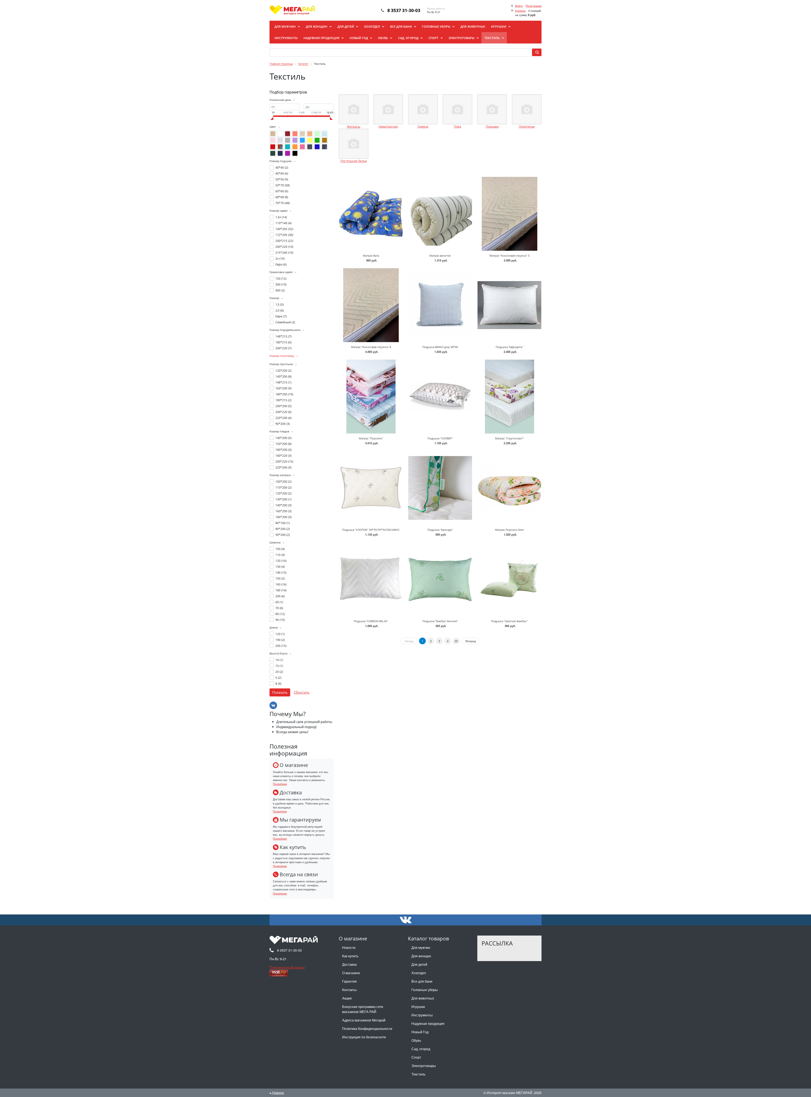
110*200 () (283, 487)
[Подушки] (492, 109)
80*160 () (282, 523)
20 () (279, 672)
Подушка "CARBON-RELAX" (371, 621)
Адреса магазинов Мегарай (363, 1020)
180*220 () (283, 456)
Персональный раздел (287, 967)
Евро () (281, 264)
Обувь (416, 1040)
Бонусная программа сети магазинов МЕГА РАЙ (362, 1009)
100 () (280, 549)
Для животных (422, 998)
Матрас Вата (371, 255)
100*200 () (283, 481)
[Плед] (457, 109)
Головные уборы (424, 989)
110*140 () (283, 223)
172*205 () (284, 235)
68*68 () (281, 197)
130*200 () (283, 499)
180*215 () (283, 342)
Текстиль (418, 1074)
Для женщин (421, 955)
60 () (279, 602)
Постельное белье (353, 161)
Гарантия (349, 981)
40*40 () (281, 167)
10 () (279, 660)
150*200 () (283, 444)
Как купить (350, 955)
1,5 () (279, 304)
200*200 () (283, 406)
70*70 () (282, 203)
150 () (280, 278)
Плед (457, 127)
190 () (280, 640)
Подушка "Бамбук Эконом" (440, 621)
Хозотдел (418, 972)
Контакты (349, 989)
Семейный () (285, 322)
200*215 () (284, 241)
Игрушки (418, 1006)
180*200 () (284, 394)
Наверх (277, 1092)
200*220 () (284, 247)
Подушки (492, 127)
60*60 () (281, 191)
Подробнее (280, 784)
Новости (348, 947)
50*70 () (282, 185)
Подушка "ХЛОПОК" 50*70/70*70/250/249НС (371, 530)
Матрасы (353, 127)
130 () (280, 567)
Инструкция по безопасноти (364, 1037)
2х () (279, 258)
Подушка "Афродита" (509, 347)
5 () (278, 678)
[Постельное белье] (353, 144)
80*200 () (282, 529)
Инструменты (422, 1015)
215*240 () (284, 253)
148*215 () (283, 336)
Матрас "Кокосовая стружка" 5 (509, 255)
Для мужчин (420, 947)
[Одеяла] (423, 109)
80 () (280, 614)
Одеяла (423, 127)
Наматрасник (388, 127)
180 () (280, 590)
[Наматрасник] (388, 109)
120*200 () (283, 370)
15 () (279, 666)
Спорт (416, 1057)
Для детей (419, 964)
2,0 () (279, 310)
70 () (279, 608)
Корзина (520, 11)
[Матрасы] (353, 109)
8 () (278, 683)
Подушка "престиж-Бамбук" (509, 621)
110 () (280, 555)
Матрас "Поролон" (371, 438)
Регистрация (534, 6)
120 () (280, 561)
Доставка (349, 964)
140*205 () (284, 229)
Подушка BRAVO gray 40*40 (440, 347)
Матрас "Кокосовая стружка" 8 (371, 347)
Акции (347, 998)
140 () (280, 572)
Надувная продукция (427, 1023)
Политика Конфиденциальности (367, 1028)
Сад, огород (420, 1048)
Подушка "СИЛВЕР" (440, 438)
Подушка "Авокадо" (440, 530)
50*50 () (281, 179)
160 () (280, 584)
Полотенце (527, 127)
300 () (280, 284)
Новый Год (420, 1031)
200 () (280, 596)
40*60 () (281, 173)
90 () (280, 620)
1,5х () (281, 217)
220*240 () (283, 418)
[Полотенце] (527, 109)
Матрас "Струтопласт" (509, 438)
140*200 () (283, 376)
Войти (519, 6)
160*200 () (283, 388)
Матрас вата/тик (440, 255)
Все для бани (421, 981)
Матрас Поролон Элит (509, 530)
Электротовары (423, 1065)
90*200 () (282, 424)
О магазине (351, 972)
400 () (280, 290)
